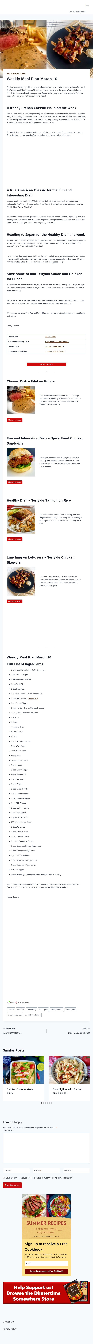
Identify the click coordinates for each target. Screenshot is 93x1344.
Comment (8, 1130)
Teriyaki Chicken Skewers (55, 351)
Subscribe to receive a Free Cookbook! (46, 1271)
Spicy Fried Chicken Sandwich (57, 341)
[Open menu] (87, 5)
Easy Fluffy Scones (12, 1030)
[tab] (41, 1103)
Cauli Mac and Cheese (79, 1030)
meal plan (43, 1010)
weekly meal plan (15, 1015)
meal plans (70, 1010)
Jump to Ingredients (46, 364)
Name (7, 1170)
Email (37, 1170)
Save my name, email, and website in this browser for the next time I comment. (39, 1178)
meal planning (56, 1010)
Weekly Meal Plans (16, 74)
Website (68, 1170)
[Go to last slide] (7, 1078)
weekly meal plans (32, 1015)
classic (11, 1010)
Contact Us (8, 1322)
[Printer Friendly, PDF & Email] (18, 1002)
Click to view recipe (14, 420)
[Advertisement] (46, 161)
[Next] (86, 1078)
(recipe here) (33, 698)
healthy (20, 1010)
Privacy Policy (9, 1329)
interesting (31, 1010)
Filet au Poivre (50, 337)
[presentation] (23, 1070)
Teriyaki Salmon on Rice (54, 346)
